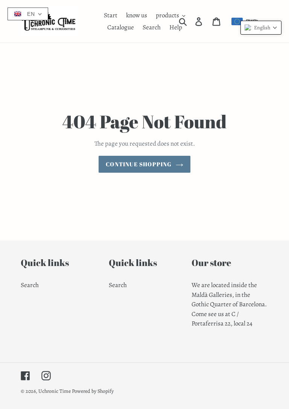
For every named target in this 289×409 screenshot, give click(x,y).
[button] (261, 27)
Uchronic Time (54, 391)
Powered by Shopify (93, 391)
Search (30, 285)
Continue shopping (139, 164)
